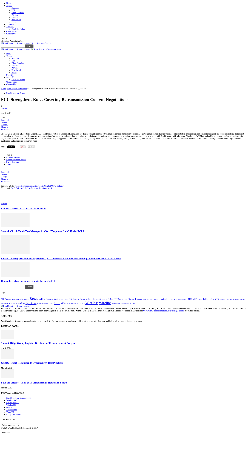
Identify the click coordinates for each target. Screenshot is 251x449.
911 (2, 299)
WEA (83, 303)
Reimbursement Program (237, 299)
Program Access (13, 157)
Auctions (15, 8)
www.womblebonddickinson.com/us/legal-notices (163, 311)
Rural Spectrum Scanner (17, 89)
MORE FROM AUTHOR (34, 209)
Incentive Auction (153, 299)
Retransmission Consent (16, 160)
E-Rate (110, 299)
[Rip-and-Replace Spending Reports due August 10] (15, 276)
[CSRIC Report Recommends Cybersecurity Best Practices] (7, 358)
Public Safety (208, 299)
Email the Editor (18, 29)
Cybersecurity (102, 299)
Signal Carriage (12, 162)
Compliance (93, 299)
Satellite (21, 303)
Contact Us (11, 34)
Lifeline (173, 299)
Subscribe (10, 24)
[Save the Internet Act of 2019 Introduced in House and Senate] (7, 377)
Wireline (15, 17)
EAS (115, 299)
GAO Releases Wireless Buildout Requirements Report (33, 188)
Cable (66, 299)
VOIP (69, 303)
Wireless (15, 15)
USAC (51, 303)
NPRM (189, 299)
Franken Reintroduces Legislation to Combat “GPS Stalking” (39, 186)
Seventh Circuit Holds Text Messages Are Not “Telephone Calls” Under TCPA (42, 231)
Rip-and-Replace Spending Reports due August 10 (28, 281)
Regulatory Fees (224, 299)
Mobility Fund (182, 299)
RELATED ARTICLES (12, 209)
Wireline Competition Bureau (124, 303)
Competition (83, 299)
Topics (9, 5)
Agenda (8, 299)
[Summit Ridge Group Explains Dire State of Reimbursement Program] (7, 338)
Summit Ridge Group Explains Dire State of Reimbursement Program (38, 343)
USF (13, 10)
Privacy (200, 299)
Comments (76, 299)
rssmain (4, 108)
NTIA (195, 299)
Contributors (11, 31)
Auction (14, 299)
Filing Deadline (18, 12)
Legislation (164, 299)
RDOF (217, 299)
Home (8, 3)
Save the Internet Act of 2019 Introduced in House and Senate (34, 382)
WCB (79, 303)
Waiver (73, 303)
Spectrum (30, 303)
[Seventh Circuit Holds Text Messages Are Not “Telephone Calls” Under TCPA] (15, 226)
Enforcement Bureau (126, 299)
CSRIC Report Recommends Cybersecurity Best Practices (32, 362)
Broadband (16, 20)
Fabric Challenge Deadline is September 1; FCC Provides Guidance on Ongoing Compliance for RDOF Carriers (61, 258)
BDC (27, 299)
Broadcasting (58, 299)
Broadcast (49, 299)
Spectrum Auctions (42, 303)
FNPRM (143, 299)
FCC (138, 298)
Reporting (4, 303)
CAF (70, 299)
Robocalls (13, 303)
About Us (10, 27)
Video (14, 22)
